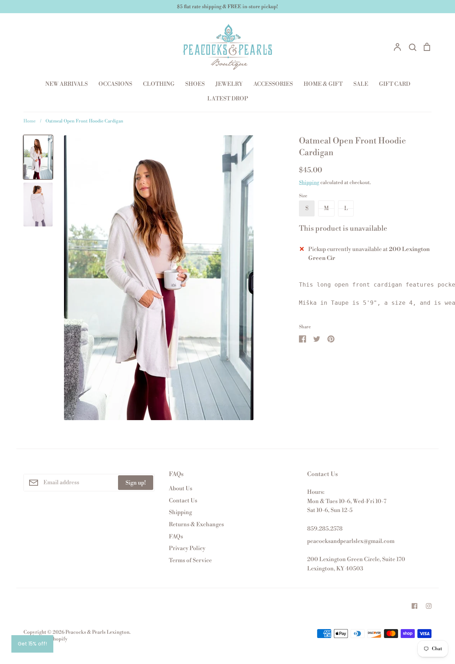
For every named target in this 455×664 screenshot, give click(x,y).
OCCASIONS (115, 84)
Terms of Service (190, 560)
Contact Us (183, 500)
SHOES (195, 84)
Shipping (309, 182)
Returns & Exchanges (196, 524)
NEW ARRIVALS (66, 84)
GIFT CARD (394, 84)
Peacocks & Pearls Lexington (97, 632)
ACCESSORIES (273, 84)
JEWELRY (229, 84)
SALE (360, 84)
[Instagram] (429, 606)
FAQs (176, 536)
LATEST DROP (227, 98)
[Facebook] (414, 606)
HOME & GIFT (323, 84)
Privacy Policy (187, 548)
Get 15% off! (32, 643)
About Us (180, 488)
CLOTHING (159, 84)
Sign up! (135, 482)
